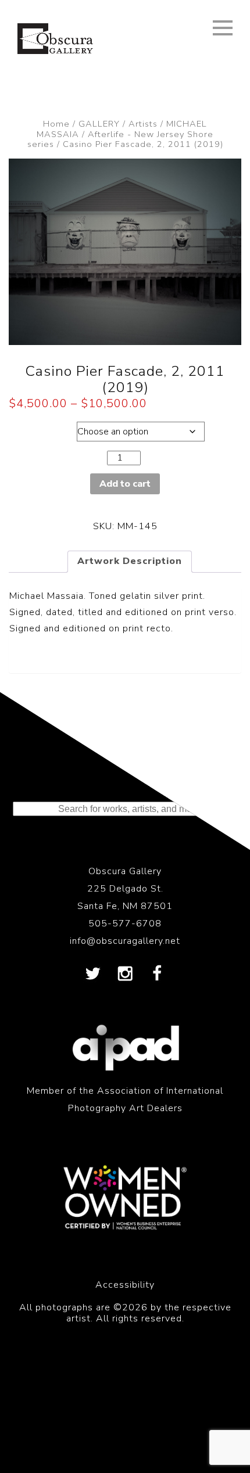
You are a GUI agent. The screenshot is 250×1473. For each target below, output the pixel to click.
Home (56, 124)
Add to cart (125, 483)
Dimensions (39, 428)
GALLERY (99, 124)
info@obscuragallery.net (125, 941)
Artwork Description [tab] (129, 561)
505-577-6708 (125, 923)
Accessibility (125, 1284)
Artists (143, 124)
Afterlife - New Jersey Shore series (120, 139)
